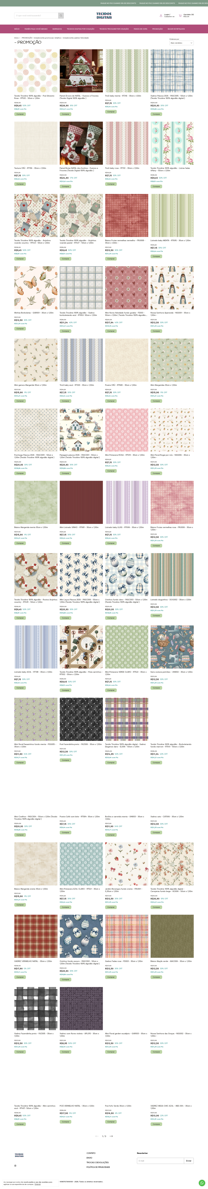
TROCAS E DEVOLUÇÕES (98, 1162)
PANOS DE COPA (140, 29)
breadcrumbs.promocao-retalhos (47, 38)
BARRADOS (57, 29)
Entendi (38, 1184)
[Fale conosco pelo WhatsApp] (202, 1183)
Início (17, 29)
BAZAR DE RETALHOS (176, 29)
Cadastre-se (169, 17)
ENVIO (89, 1158)
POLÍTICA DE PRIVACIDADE (98, 1167)
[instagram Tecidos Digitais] (15, 1166)
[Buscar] (61, 16)
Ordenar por (174, 39)
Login (166, 15)
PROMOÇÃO (157, 29)
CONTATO (91, 1153)
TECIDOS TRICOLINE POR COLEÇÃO (114, 29)
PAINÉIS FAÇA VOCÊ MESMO (36, 29)
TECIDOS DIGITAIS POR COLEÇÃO (80, 29)
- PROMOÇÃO (26, 38)
